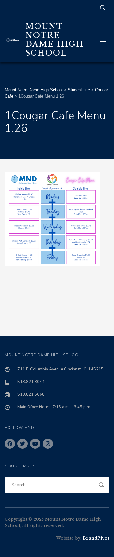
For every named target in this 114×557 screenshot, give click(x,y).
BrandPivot (96, 538)
